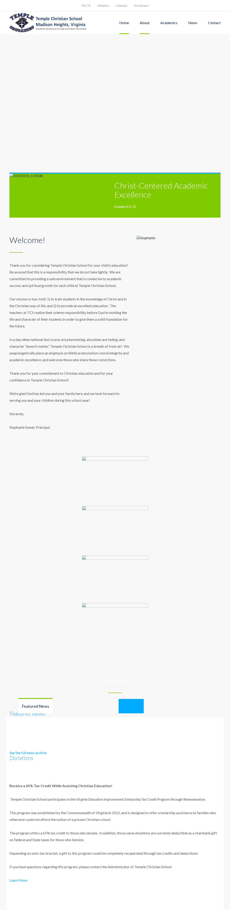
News (192, 22)
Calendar (122, 5)
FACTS (86, 5)
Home (124, 22)
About (145, 22)
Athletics (103, 5)
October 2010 (28, 824)
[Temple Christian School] (48, 22)
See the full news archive (27, 752)
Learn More (18, 880)
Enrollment (141, 5)
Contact (214, 22)
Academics (168, 22)
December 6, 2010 (28, 833)
